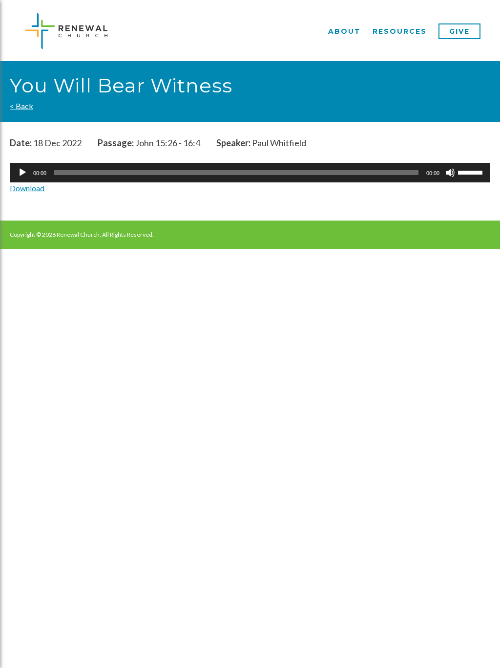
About (344, 31)
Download (27, 188)
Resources (400, 31)
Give (459, 31)
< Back (21, 106)
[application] (250, 172)
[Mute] (450, 173)
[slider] (471, 171)
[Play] (22, 173)
